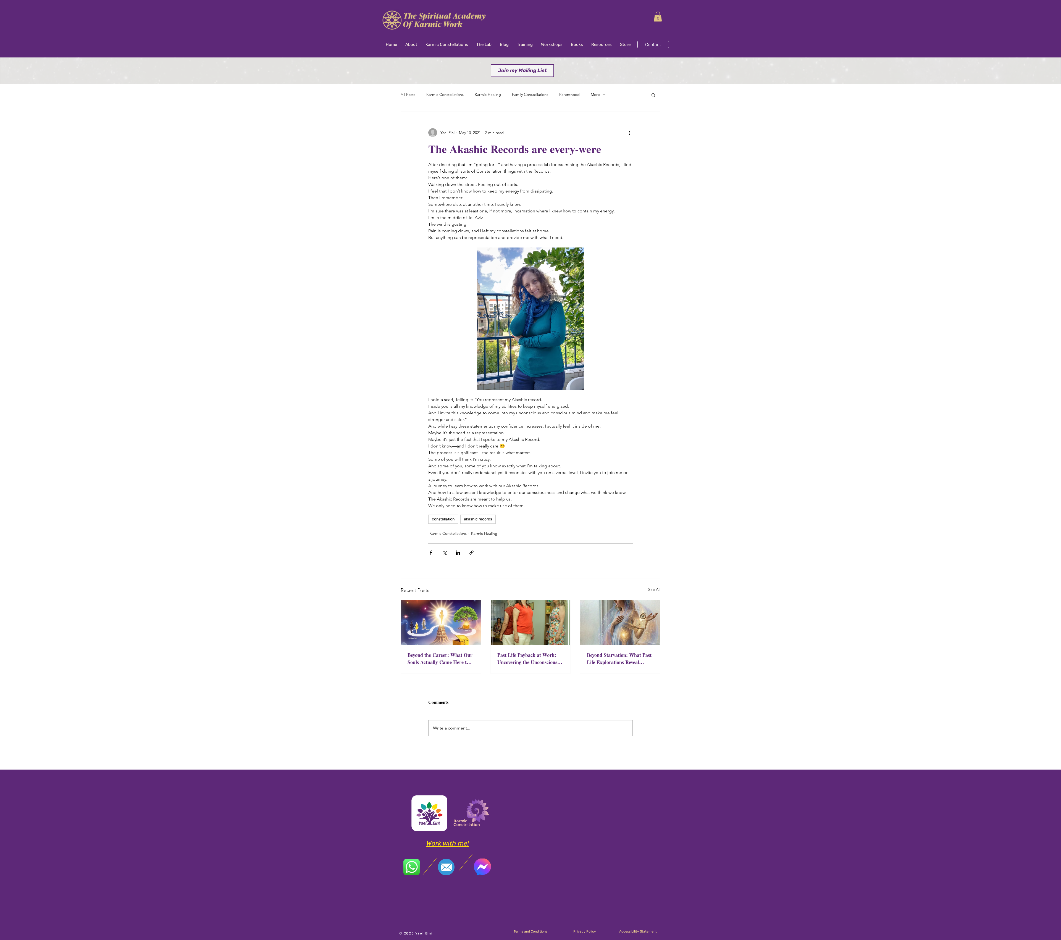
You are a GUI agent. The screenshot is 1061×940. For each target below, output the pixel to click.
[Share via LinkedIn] (458, 552)
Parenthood (569, 94)
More (595, 94)
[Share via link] (471, 552)
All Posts (408, 94)
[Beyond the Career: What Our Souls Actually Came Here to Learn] (441, 622)
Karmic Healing (488, 94)
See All (654, 589)
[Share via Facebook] (431, 552)
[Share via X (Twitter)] (444, 552)
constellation (443, 519)
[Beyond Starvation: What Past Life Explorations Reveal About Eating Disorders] (620, 622)
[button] (658, 17)
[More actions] (629, 132)
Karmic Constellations (445, 94)
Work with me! (447, 843)
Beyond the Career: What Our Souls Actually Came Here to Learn (440, 658)
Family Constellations (530, 94)
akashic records (478, 519)
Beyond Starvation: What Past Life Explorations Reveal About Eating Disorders (619, 658)
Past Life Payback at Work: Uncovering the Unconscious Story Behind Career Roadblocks (527, 658)
